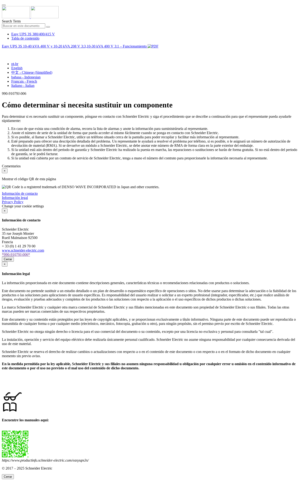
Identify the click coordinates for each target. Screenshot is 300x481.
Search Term (11, 21)
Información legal (15, 198)
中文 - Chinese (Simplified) (31, 72)
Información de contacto (20, 193)
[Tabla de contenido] (4, 52)
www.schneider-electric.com (23, 250)
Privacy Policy (12, 202)
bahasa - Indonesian (26, 77)
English (16, 68)
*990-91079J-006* (16, 255)
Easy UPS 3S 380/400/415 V (33, 34)
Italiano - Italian (22, 86)
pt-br (14, 64)
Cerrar (8, 259)
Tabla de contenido (25, 38)
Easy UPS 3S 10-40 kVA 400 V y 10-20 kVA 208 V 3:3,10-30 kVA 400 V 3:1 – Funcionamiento (75, 46)
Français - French (24, 81)
